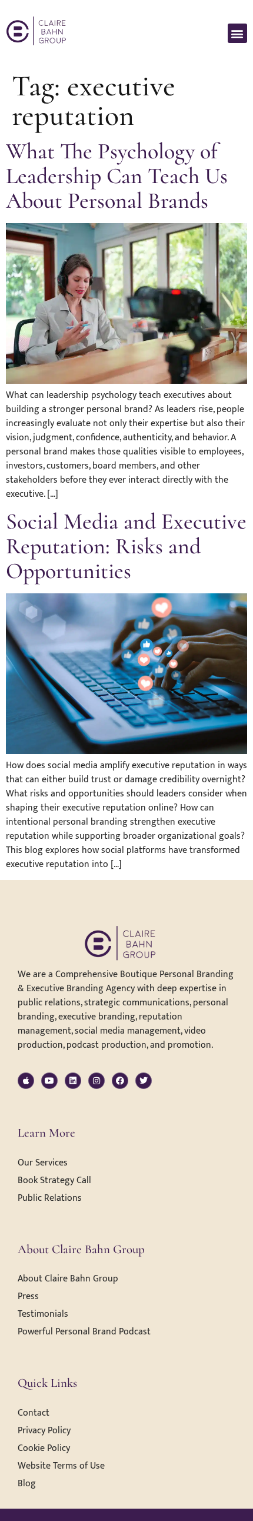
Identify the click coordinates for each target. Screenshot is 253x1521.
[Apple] (26, 1080)
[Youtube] (49, 1080)
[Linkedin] (73, 1080)
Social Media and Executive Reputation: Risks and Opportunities (126, 546)
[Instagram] (96, 1080)
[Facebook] (120, 1080)
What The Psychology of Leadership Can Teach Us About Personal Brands (117, 176)
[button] (237, 33)
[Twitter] (143, 1080)
